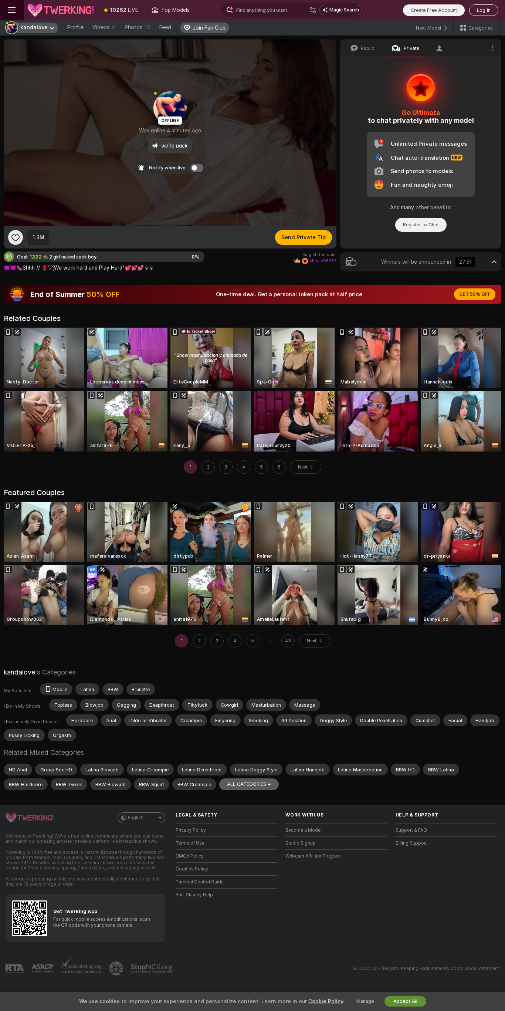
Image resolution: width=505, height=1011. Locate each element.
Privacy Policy (191, 830)
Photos (137, 27)
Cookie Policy (325, 1001)
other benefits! (433, 207)
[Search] (313, 10)
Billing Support (411, 843)
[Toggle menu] (12, 10)
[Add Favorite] (15, 237)
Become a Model (303, 830)
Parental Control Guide (200, 882)
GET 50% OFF (474, 294)
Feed (165, 27)
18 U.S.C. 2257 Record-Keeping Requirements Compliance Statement (425, 968)
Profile (75, 27)
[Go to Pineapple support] (117, 968)
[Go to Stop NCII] (152, 968)
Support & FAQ (411, 830)
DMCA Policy (190, 856)
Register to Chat (421, 224)
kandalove (19, 672)
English (135, 817)
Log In (484, 10)
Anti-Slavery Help (194, 894)
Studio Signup (300, 843)
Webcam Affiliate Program (313, 856)
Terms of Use (190, 843)
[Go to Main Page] (61, 10)
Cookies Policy (192, 869)
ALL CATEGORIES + (249, 784)
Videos (103, 27)
